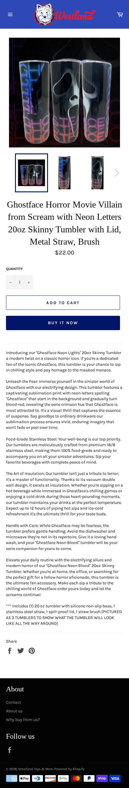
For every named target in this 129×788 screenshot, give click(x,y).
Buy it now (63, 322)
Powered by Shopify (69, 769)
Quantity (14, 269)
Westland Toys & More (35, 769)
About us (14, 711)
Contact (13, 702)
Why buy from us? (23, 719)
